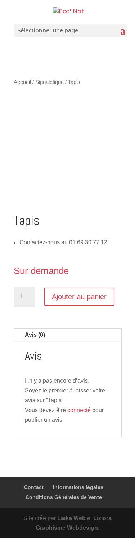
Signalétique (49, 82)
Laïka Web (71, 518)
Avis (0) (35, 335)
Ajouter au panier (79, 297)
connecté (79, 410)
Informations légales (78, 487)
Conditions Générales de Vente (64, 497)
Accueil (22, 82)
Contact (34, 487)
